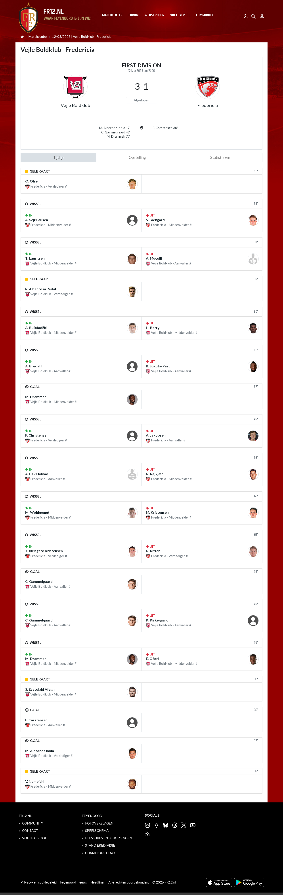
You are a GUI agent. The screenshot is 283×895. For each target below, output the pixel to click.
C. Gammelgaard (39, 581)
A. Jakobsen (156, 435)
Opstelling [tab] (137, 157)
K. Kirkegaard (157, 620)
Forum (133, 15)
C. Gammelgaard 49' (115, 132)
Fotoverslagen (99, 823)
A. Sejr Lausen (36, 220)
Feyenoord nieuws (73, 882)
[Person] (261, 15)
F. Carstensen (36, 720)
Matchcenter (112, 15)
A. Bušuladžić (36, 327)
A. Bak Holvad (36, 474)
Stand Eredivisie (100, 845)
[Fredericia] (208, 87)
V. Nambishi (34, 781)
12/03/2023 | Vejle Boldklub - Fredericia (81, 36)
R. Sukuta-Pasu (158, 366)
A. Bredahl (33, 366)
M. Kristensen (157, 512)
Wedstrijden (154, 15)
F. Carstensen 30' (165, 128)
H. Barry (153, 327)
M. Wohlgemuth (38, 512)
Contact (30, 830)
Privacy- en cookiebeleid (39, 882)
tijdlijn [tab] (58, 157)
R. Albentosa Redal (40, 289)
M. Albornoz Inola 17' (114, 128)
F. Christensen (36, 435)
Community (205, 15)
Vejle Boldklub (75, 105)
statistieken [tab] (220, 157)
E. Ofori (152, 658)
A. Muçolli (154, 258)
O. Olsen (32, 181)
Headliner (97, 882)
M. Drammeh (35, 397)
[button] (253, 16)
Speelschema (97, 830)
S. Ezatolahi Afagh (40, 689)
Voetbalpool (180, 15)
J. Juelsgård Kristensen (44, 551)
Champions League (102, 853)
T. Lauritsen (35, 258)
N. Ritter (153, 551)
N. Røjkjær (154, 474)
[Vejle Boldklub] (75, 87)
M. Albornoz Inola (39, 751)
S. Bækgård (155, 220)
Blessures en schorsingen (108, 838)
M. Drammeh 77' (118, 136)
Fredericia (207, 105)
